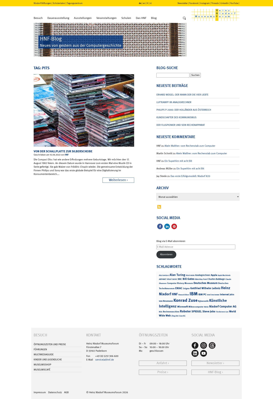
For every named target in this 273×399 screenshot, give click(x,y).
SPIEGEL (196, 311)
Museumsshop (42, 364)
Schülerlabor (59, 3)
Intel (209, 294)
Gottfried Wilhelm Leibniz (205, 288)
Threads (215, 3)
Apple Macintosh (224, 275)
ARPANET (163, 279)
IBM (194, 294)
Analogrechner (202, 275)
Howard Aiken (183, 295)
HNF (67, 154)
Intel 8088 (215, 295)
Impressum (40, 392)
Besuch (38, 18)
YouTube (234, 3)
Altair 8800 (190, 275)
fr (147, 3)
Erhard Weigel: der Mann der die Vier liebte (182, 94)
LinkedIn (224, 3)
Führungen (40, 349)
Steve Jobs (208, 311)
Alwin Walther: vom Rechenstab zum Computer (189, 145)
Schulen (126, 18)
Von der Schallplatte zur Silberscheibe (63, 151)
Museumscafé (42, 369)
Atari (169, 279)
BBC (180, 279)
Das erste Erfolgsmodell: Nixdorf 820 (190, 176)
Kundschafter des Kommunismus (176, 117)
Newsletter (183, 3)
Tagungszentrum (74, 3)
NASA (206, 307)
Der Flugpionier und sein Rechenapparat (180, 125)
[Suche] (184, 18)
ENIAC (178, 288)
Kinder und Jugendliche (48, 359)
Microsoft (182, 306)
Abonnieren (166, 254)
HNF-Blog (214, 372)
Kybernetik (203, 300)
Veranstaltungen (106, 18)
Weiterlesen (117, 180)
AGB (66, 392)
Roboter (185, 311)
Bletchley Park (201, 279)
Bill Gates (188, 279)
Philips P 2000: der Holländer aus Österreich (183, 109)
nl (151, 3)
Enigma (186, 288)
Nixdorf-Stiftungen (42, 3)
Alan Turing (177, 275)
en (144, 3)
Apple (214, 275)
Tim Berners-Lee (222, 312)
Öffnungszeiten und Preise (50, 344)
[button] (160, 226)
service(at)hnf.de (104, 359)
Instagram (204, 3)
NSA (160, 312)
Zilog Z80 (175, 316)
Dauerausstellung (58, 18)
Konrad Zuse (185, 300)
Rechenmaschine (171, 311)
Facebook (193, 3)
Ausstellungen (83, 18)
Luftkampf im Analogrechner (173, 102)
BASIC (174, 279)
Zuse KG (182, 316)
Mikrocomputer (195, 306)
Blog (154, 18)
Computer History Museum (180, 283)
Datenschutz (55, 392)
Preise (161, 372)
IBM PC (202, 294)
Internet (224, 294)
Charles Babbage (216, 279)
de (140, 3)
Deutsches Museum (206, 283)
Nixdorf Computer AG (222, 306)
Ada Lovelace (164, 275)
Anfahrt (162, 363)
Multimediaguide (44, 354)
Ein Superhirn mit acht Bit (178, 161)
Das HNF (141, 18)
